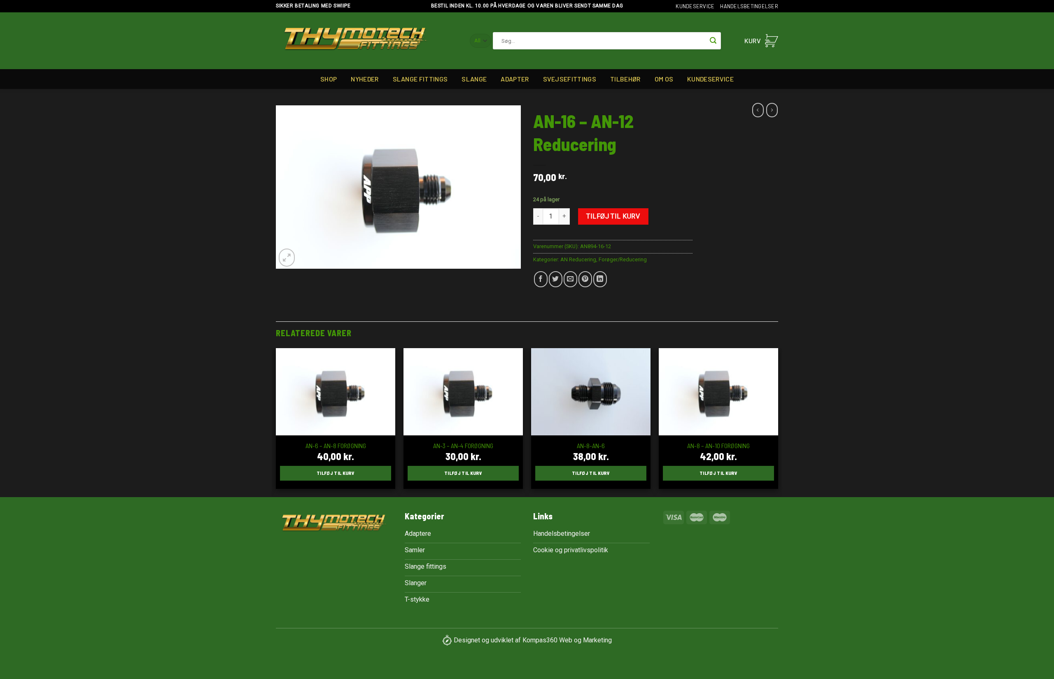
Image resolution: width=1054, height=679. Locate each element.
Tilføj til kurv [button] (335, 473)
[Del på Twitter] (555, 279)
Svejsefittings (569, 79)
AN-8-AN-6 (591, 445)
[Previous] (276, 421)
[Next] (778, 421)
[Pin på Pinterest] (585, 279)
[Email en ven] (570, 279)
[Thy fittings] (355, 41)
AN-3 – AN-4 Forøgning (463, 445)
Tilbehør (625, 79)
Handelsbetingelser (749, 6)
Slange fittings (420, 79)
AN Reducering (578, 259)
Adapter (515, 79)
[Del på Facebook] (541, 279)
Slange (474, 79)
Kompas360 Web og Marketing (567, 640)
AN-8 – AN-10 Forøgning (718, 445)
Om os (664, 79)
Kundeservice (695, 6)
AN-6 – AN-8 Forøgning (335, 445)
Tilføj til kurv (613, 216)
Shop (328, 79)
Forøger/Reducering (623, 259)
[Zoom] (287, 258)
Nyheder (364, 79)
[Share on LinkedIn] (600, 279)
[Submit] (713, 41)
